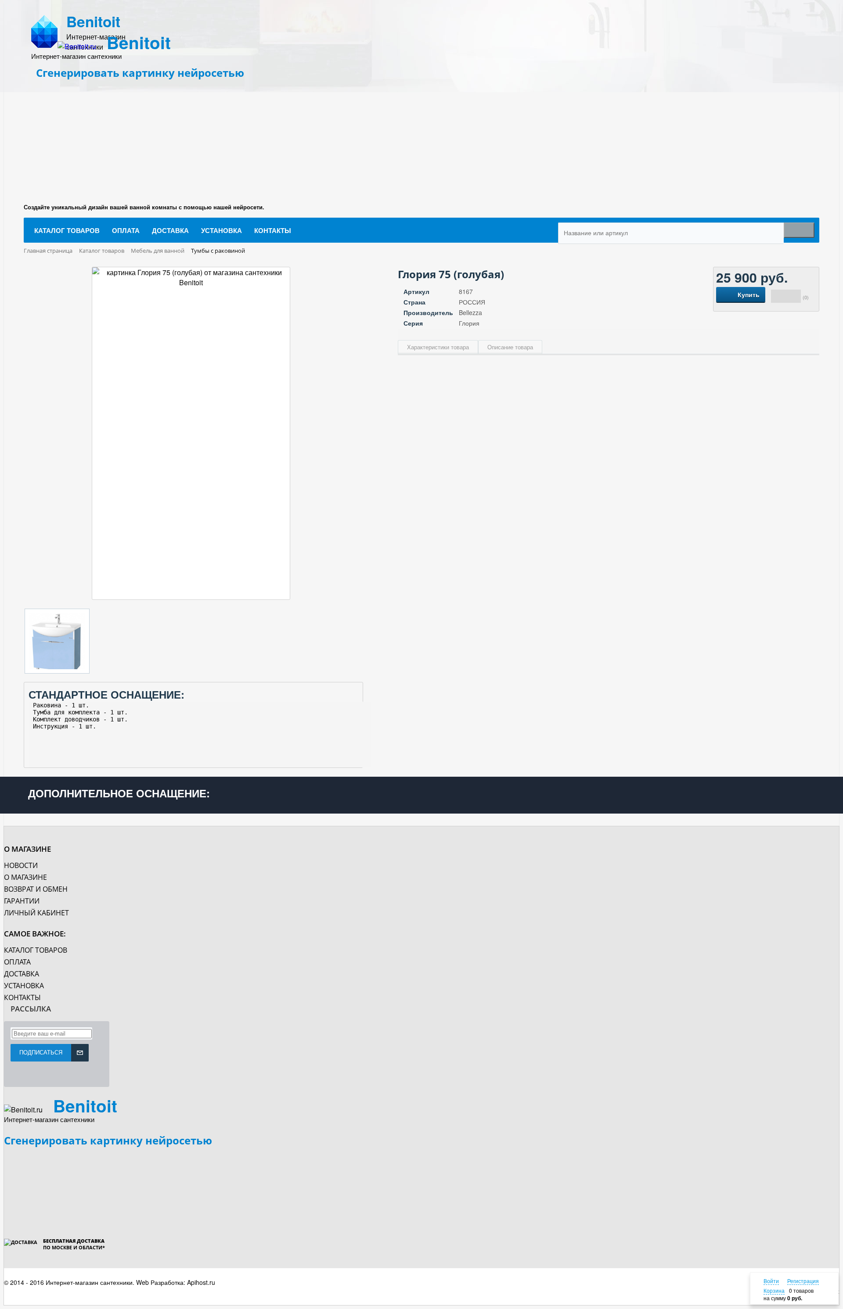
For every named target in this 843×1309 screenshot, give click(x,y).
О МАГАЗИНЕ (25, 877)
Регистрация (803, 1280)
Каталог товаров (35, 950)
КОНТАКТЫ (22, 997)
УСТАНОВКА (24, 985)
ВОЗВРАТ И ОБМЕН (36, 889)
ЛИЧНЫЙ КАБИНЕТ (36, 913)
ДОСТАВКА (21, 974)
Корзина (774, 1290)
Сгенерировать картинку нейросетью (140, 72)
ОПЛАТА (17, 962)
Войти (771, 1280)
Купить (749, 294)
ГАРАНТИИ (22, 901)
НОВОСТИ (21, 865)
